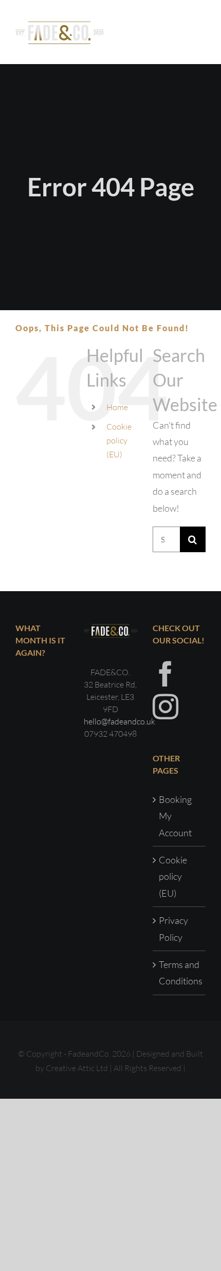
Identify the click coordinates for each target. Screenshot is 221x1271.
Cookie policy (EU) (119, 440)
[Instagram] (165, 706)
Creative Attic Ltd (77, 1068)
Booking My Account (175, 816)
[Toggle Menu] (198, 31)
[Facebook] (165, 674)
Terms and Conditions (179, 972)
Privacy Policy (173, 928)
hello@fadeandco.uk (119, 721)
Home (117, 407)
